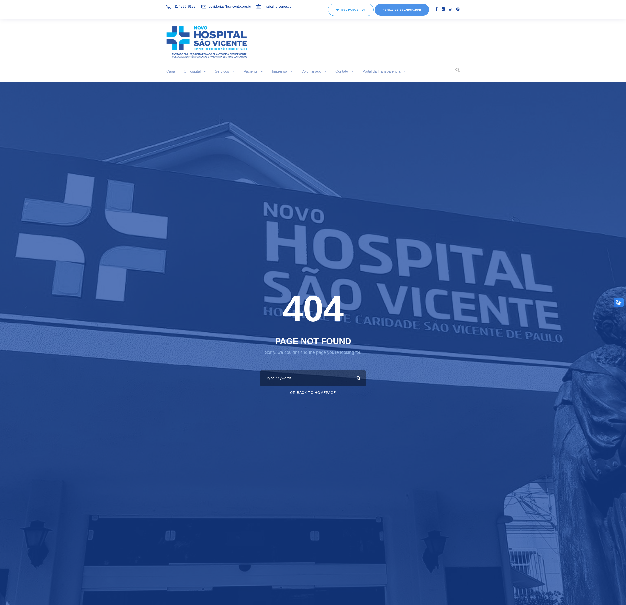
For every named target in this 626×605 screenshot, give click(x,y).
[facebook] (437, 9)
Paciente (250, 71)
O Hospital (192, 71)
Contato (341, 71)
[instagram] (458, 9)
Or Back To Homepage (313, 393)
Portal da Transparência (381, 71)
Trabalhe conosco (277, 6)
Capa (170, 71)
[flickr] (443, 9)
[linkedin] (450, 9)
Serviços (222, 71)
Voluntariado (311, 71)
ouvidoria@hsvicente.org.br (230, 6)
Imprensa (279, 71)
